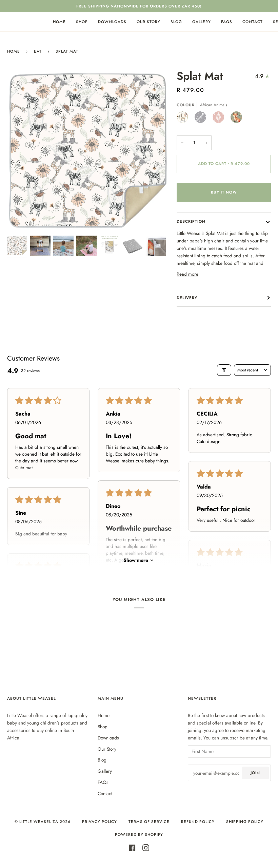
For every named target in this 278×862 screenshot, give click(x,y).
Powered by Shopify (139, 834)
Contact (105, 793)
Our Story (107, 749)
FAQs (103, 782)
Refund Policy (198, 821)
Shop (102, 726)
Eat (38, 51)
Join (255, 772)
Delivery (187, 297)
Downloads (108, 737)
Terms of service (149, 821)
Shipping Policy (244, 821)
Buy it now (224, 192)
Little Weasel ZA (38, 821)
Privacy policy (99, 821)
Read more (187, 274)
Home (13, 51)
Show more (135, 560)
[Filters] (224, 370)
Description (191, 221)
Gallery (105, 771)
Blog (102, 759)
